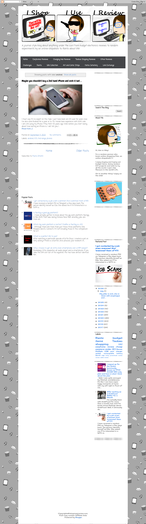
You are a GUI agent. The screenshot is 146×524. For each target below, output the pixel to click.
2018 (101, 324)
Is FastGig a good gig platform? (45, 213)
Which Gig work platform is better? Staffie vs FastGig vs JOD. (58, 224)
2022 (101, 312)
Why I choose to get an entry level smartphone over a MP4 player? (60, 248)
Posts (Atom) (38, 156)
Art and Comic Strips (71, 65)
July (102, 291)
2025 (101, 302)
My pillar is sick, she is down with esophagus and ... (109, 296)
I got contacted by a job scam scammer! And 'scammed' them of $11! (61, 201)
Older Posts (82, 151)
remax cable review (101, 357)
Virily (107, 355)
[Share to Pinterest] (77, 135)
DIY (120, 344)
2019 (101, 321)
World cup (99, 355)
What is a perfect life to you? (45, 236)
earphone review (104, 347)
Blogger (78, 517)
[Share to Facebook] (74, 135)
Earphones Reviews (40, 59)
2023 (101, 309)
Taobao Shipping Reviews (85, 59)
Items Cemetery (91, 65)
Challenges (27, 65)
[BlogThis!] (70, 135)
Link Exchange (108, 65)
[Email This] (68, 135)
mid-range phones (45, 138)
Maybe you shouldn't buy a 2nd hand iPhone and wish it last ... (52, 81)
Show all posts (70, 74)
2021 (101, 315)
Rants (39, 65)
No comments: (56, 135)
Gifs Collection (52, 65)
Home (25, 59)
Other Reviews (106, 59)
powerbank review (116, 355)
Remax (119, 349)
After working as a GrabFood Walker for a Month (114, 394)
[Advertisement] (55, 177)
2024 (101, 305)
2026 (101, 288)
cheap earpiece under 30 (108, 348)
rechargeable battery (113, 353)
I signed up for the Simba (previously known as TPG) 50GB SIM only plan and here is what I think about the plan (110, 370)
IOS (35, 138)
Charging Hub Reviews (61, 59)
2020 (101, 318)
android (30, 138)
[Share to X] (72, 135)
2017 (101, 327)
